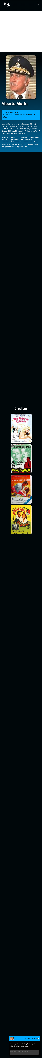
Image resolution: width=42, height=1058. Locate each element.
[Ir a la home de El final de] (6, 5)
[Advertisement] (21, 31)
